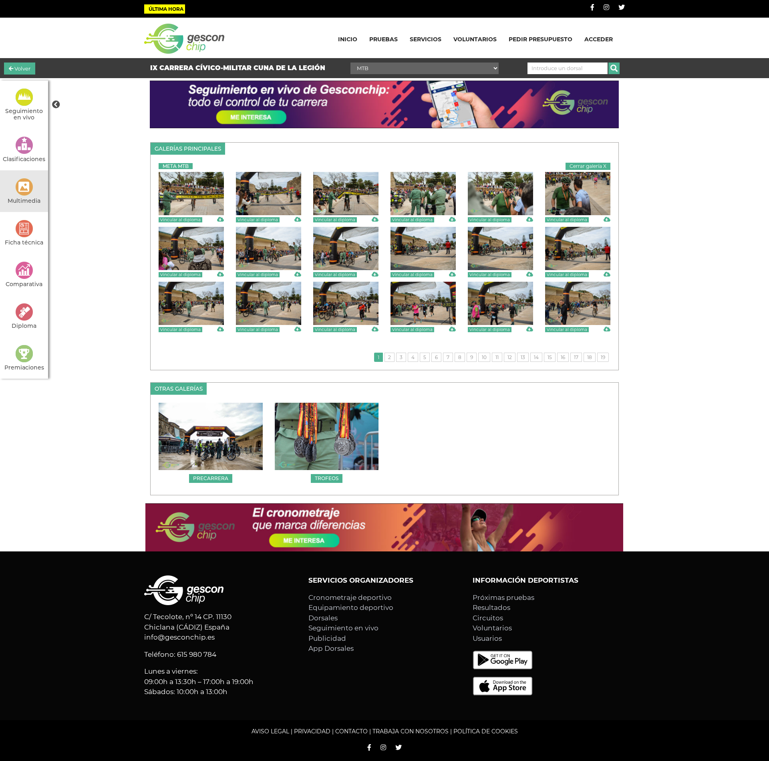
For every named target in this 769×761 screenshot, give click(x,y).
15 (550, 357)
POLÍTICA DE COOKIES (485, 731)
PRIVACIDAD (312, 731)
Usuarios (487, 638)
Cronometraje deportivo (350, 597)
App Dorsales (331, 648)
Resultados (491, 608)
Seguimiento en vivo (343, 628)
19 (603, 357)
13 (523, 357)
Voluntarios (492, 628)
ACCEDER (598, 39)
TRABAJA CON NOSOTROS (410, 731)
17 (576, 357)
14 (536, 357)
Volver (21, 68)
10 (484, 357)
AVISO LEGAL (270, 731)
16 (563, 357)
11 (497, 357)
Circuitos (488, 618)
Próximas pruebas (503, 597)
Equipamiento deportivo (350, 608)
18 (589, 357)
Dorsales (323, 618)
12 (509, 357)
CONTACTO (351, 731)
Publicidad (327, 638)
